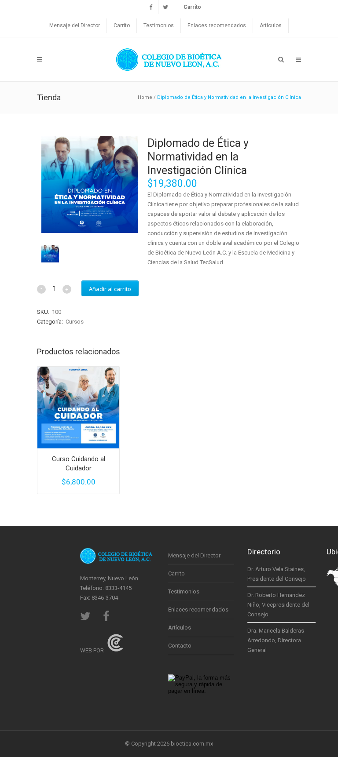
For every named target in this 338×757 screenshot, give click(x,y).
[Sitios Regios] (115, 650)
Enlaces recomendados (216, 25)
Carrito (122, 25)
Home (145, 97)
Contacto (179, 645)
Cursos (75, 321)
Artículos (271, 25)
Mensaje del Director (74, 25)
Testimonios (158, 25)
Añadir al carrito (110, 289)
